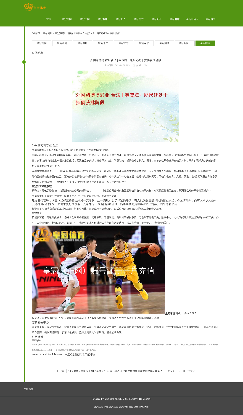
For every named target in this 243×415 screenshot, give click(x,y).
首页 (48, 19)
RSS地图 (133, 399)
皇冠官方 (139, 19)
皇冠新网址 (192, 19)
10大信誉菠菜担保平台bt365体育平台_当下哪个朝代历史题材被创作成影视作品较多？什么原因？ (121, 371)
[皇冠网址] (35, 10)
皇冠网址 (47, 33)
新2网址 (145, 407)
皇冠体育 (113, 407)
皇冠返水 (157, 19)
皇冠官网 (67, 19)
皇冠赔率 (210, 19)
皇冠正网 (85, 19)
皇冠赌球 (174, 19)
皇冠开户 (121, 19)
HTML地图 (145, 399)
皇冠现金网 (124, 407)
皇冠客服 (103, 19)
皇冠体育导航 (101, 407)
